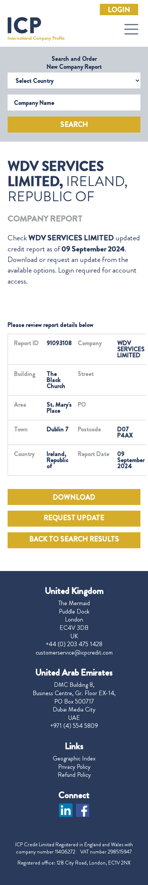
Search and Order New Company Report (74, 63)
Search (74, 124)
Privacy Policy (74, 767)
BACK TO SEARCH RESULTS (74, 539)
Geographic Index (74, 758)
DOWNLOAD (74, 497)
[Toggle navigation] (131, 29)
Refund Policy (74, 775)
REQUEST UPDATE (74, 518)
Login (119, 10)
